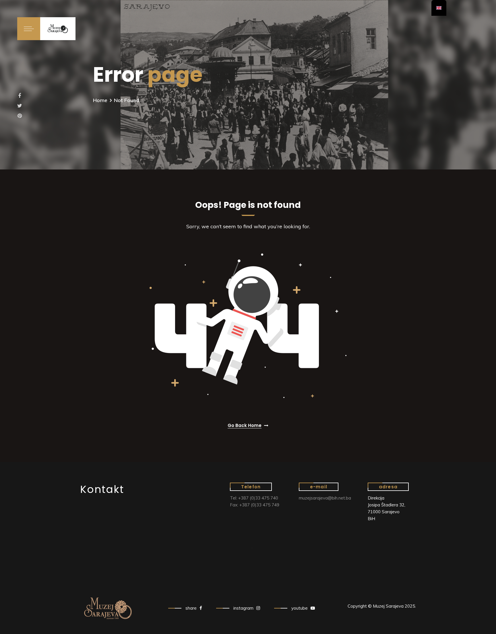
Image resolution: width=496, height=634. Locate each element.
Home (100, 100)
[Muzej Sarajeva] (58, 28)
